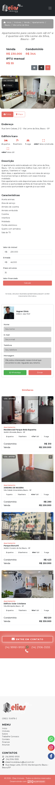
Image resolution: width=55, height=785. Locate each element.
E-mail (7, 335)
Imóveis (18, 22)
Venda (27, 22)
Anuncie (6, 745)
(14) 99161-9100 (15, 647)
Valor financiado (10, 278)
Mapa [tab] (20, 114)
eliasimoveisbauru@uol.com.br (19, 762)
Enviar (40, 372)
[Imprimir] (34, 67)
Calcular (27, 283)
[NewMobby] (36, 781)
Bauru (8, 25)
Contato (6, 739)
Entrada (6, 258)
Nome (6, 324)
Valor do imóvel (10, 247)
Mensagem (9, 356)
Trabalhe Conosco (10, 736)
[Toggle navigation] (50, 8)
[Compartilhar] (41, 67)
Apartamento (39, 22)
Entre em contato (29, 639)
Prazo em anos (10, 268)
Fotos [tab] (8, 114)
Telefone (8, 345)
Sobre (5, 734)
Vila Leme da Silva (21, 25)
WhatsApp (16, 372)
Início (10, 22)
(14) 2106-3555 (12, 759)
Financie (6, 742)
